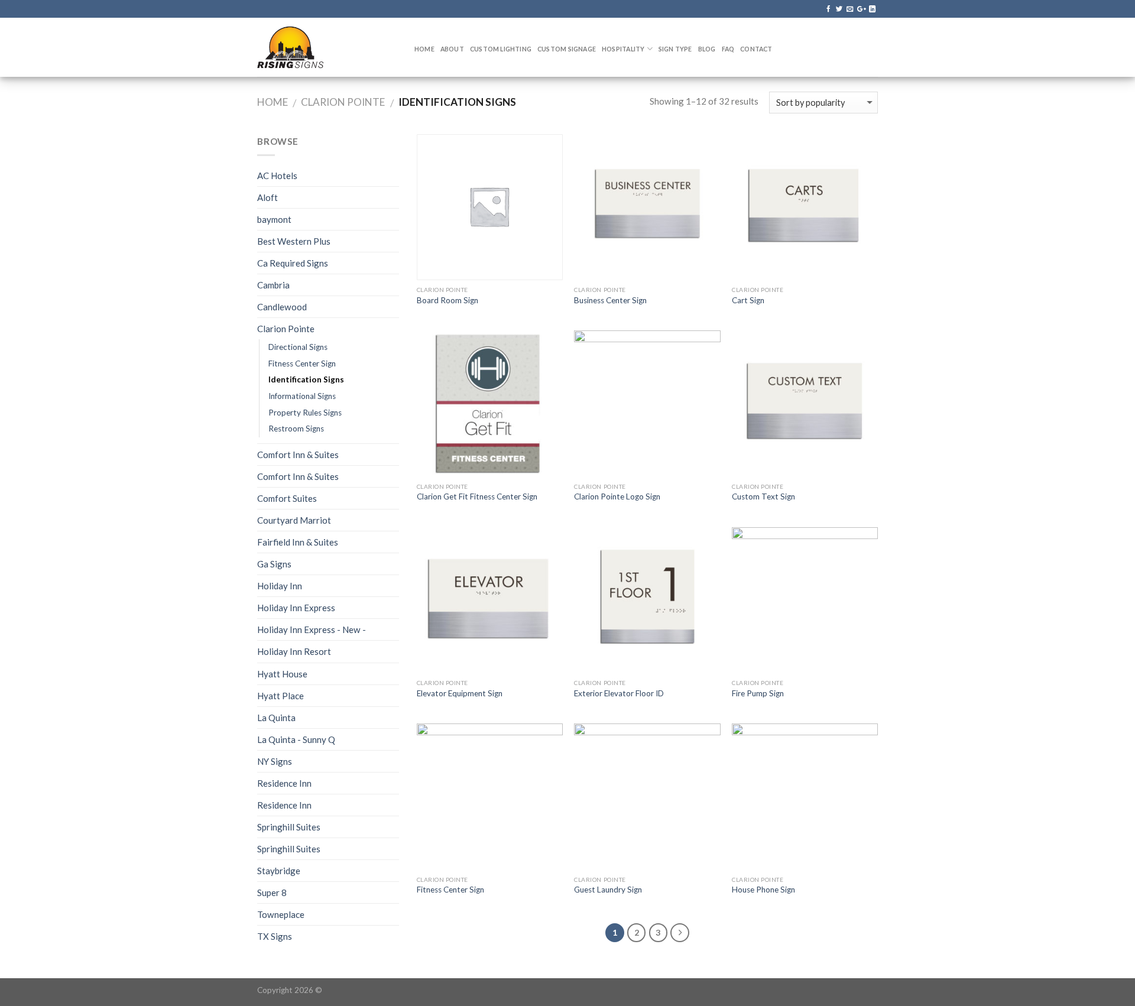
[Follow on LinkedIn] (872, 9)
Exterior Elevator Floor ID (619, 693)
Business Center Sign (610, 300)
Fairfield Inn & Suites (297, 542)
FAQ (728, 49)
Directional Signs (297, 347)
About (452, 49)
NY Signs (274, 761)
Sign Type (675, 49)
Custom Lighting (500, 49)
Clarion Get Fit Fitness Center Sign (477, 496)
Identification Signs (306, 379)
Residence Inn (284, 783)
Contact (756, 49)
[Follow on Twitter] (839, 9)
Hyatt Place (280, 695)
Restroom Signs (296, 428)
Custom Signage (566, 49)
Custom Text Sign (763, 496)
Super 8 (272, 892)
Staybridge (278, 870)
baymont (274, 219)
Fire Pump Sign (758, 693)
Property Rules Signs (305, 412)
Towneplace (280, 914)
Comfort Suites (287, 498)
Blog (707, 49)
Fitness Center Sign (302, 363)
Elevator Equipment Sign (459, 693)
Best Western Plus (293, 241)
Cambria (273, 285)
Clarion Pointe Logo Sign (617, 496)
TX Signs (274, 936)
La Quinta (276, 717)
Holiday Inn (279, 585)
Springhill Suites (288, 827)
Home (424, 49)
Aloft (267, 197)
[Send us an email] (850, 9)
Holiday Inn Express (296, 607)
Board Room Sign (447, 300)
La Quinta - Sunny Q (296, 739)
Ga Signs (274, 564)
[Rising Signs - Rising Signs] (327, 47)
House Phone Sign (763, 889)
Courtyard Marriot (294, 520)
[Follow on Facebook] (828, 9)
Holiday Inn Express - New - (311, 629)
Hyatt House (282, 673)
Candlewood (282, 306)
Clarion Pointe (343, 102)
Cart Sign (748, 300)
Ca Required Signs (292, 263)
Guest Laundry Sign (608, 889)
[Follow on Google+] (861, 9)
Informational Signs (302, 396)
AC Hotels (277, 175)
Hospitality (623, 49)
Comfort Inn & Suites (298, 454)
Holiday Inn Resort (294, 651)
